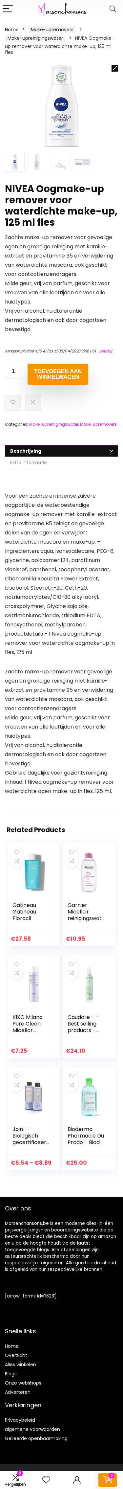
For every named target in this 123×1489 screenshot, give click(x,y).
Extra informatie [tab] (28, 462)
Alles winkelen (20, 1364)
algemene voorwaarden (32, 1429)
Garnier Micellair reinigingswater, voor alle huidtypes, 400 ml (86, 921)
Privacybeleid (20, 1420)
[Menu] (8, 9)
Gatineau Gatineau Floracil (24, 911)
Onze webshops (23, 1383)
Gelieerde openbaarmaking (36, 1438)
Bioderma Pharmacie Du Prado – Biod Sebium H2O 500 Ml (86, 1142)
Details (105, 351)
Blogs (11, 1373)
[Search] (113, 9)
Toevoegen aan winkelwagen (58, 374)
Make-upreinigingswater (35, 38)
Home (12, 29)
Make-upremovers (52, 29)
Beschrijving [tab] (25, 451)
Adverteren (18, 1392)
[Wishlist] (46, 1480)
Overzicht (16, 1355)
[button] (115, 68)
